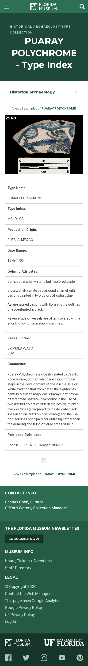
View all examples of (44, 108)
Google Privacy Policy (24, 607)
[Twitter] (26, 657)
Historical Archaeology (32, 92)
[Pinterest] (80, 657)
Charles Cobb (16, 502)
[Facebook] (8, 657)
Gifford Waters (18, 508)
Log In (10, 621)
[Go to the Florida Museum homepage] (44, 7)
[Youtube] (62, 657)
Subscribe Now (23, 539)
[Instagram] (44, 657)
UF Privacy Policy (20, 614)
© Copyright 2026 (21, 586)
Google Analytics (46, 600)
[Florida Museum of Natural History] (24, 643)
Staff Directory (18, 567)
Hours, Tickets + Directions (28, 560)
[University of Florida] (64, 643)
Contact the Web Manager (28, 593)
